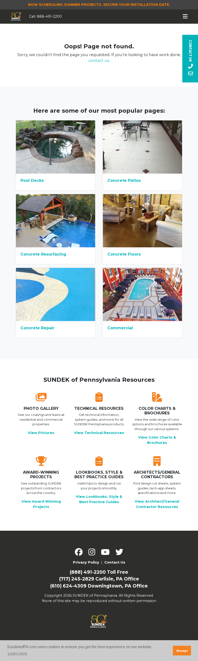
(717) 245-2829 (76, 579)
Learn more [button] (17, 653)
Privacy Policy (86, 562)
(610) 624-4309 (68, 586)
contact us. (99, 60)
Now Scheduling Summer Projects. (99, 4)
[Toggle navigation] (185, 16)
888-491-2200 (49, 16)
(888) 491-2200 (88, 572)
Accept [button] (182, 651)
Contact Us (114, 562)
